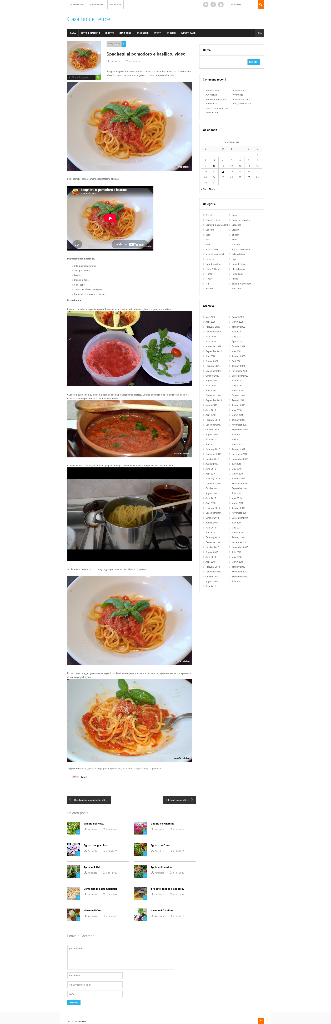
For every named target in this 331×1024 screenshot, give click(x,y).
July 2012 (236, 581)
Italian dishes (238, 254)
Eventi (157, 32)
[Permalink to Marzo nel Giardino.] (140, 914)
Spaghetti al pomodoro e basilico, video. (147, 54)
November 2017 (239, 424)
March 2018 (237, 414)
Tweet (84, 776)
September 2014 (240, 517)
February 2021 (212, 365)
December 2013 (213, 542)
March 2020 (237, 390)
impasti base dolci (241, 249)
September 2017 (240, 429)
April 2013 (210, 561)
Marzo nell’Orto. (93, 910)
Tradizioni (142, 32)
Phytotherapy (238, 269)
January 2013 (238, 566)
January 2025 (238, 326)
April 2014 (210, 532)
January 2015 (238, 507)
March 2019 (211, 405)
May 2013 (237, 556)
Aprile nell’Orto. (93, 867)
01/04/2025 (178, 872)
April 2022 (210, 356)
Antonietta (115, 61)
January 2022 (238, 356)
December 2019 (213, 395)
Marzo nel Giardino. (162, 910)
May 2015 (237, 498)
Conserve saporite (241, 220)
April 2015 (210, 502)
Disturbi (235, 229)
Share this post (80, 77)
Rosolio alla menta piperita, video (90, 800)
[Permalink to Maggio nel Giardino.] (140, 828)
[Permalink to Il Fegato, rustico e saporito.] (140, 893)
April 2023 (237, 341)
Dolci (207, 234)
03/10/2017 (134, 61)
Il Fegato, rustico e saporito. (167, 888)
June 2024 (210, 336)
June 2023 (210, 341)
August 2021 (211, 361)
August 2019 (238, 400)
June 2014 (210, 527)
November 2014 (239, 512)
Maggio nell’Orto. (94, 823)
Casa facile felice (88, 19)
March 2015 (237, 502)
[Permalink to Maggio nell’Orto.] (73, 828)
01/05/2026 (178, 829)
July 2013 (236, 552)
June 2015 (210, 498)
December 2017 (213, 424)
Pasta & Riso (114, 44)
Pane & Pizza (238, 264)
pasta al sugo (95, 768)
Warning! (115, 4)
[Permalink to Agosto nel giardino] (73, 849)
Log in (259, 33)
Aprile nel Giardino (162, 867)
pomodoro (127, 768)
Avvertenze (77, 4)
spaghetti (138, 768)
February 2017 (212, 449)
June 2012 (210, 586)
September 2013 (240, 547)
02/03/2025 (111, 916)
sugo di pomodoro (153, 768)
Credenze (236, 224)
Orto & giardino (90, 32)
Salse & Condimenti (242, 283)
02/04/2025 (111, 872)
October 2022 (238, 346)
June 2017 (210, 439)
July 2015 (236, 493)
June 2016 (210, 468)
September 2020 (240, 375)
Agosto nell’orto (160, 845)
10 (214, 165)
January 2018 (238, 419)
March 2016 (237, 473)
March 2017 (237, 444)
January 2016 (238, 478)
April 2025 (210, 321)
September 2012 (240, 576)
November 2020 (239, 370)
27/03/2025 (111, 894)
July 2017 (236, 434)
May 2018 (237, 410)
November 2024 (213, 331)
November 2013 (239, 542)
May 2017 (237, 439)
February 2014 (212, 537)
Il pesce (236, 244)
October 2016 (212, 459)
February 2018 (212, 419)
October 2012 (212, 576)
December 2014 (213, 512)
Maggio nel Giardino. (163, 823)
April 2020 (210, 390)
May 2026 (210, 316)
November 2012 (239, 571)
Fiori (207, 244)
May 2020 (237, 385)
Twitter (221, 4)
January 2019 (238, 405)
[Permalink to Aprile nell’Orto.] (73, 871)
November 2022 (213, 346)
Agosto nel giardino (95, 845)
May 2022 (237, 351)
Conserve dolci (212, 220)
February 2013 (212, 566)
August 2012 (211, 581)
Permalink (98, 77)
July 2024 (236, 331)
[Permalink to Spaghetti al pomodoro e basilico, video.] (84, 58)
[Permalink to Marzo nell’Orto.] (73, 914)
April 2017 (210, 444)
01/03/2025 (178, 916)
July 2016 (236, 463)
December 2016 (213, 454)
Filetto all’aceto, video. (177, 800)
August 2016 (211, 463)
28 (249, 177)
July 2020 (236, 380)
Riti (207, 283)
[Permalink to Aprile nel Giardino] (140, 871)
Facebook (213, 4)
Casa (73, 32)
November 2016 (239, 454)
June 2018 (210, 410)
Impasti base (188, 32)
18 (223, 171)
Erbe (207, 239)
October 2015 (212, 488)
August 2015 (211, 493)
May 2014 (237, 527)
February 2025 (212, 326)
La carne (209, 259)
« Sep (204, 189)
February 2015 (212, 507)
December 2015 (213, 483)
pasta (84, 768)
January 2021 (238, 365)
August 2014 (211, 522)
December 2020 (213, 370)
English (171, 32)
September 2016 (240, 459)
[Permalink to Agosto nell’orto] (140, 849)
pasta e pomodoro (112, 768)
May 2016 (237, 468)
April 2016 (210, 473)
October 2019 (238, 395)
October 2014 (212, 517)
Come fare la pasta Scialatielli (101, 888)
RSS (206, 4)
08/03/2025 (178, 894)
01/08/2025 (178, 851)
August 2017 (211, 434)
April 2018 (210, 414)
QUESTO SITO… (97, 4)
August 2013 (211, 552)
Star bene (125, 32)
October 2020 (212, 375)
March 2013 (237, 561)
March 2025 (237, 321)
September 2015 (240, 488)
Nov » (212, 189)
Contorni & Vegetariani (216, 224)
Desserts (209, 229)
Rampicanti (237, 273)
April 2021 (237, 361)
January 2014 (238, 537)
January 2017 (238, 449)
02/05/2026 (111, 829)
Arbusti (209, 215)
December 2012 (213, 571)
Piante (208, 273)
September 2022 (213, 351)
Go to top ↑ (261, 1021)
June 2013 (210, 556)
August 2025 (238, 316)
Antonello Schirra (214, 99)
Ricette (109, 32)
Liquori (235, 259)
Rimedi (235, 278)
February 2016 (212, 478)
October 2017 (212, 429)
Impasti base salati (214, 254)
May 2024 (237, 336)
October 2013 (212, 547)
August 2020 (211, 380)
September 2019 (213, 400)
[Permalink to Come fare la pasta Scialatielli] (73, 893)
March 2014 (237, 532)
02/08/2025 (111, 851)
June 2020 (210, 385)
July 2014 (236, 522)
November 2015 (239, 483)
